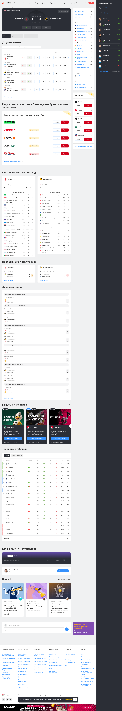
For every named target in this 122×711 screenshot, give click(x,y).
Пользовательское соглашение (86, 663)
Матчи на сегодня (54, 657)
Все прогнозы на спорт (39, 654)
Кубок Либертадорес (84, 31)
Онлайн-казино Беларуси (22, 654)
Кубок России (84, 40)
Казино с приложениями (22, 667)
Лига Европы (84, 28)
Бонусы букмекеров (8, 662)
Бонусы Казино (22, 674)
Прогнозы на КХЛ (39, 670)
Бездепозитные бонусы (7, 669)
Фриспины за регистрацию (22, 680)
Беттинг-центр (63, 3)
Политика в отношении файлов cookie (87, 672)
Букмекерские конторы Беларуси (8, 654)
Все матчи (83, 17)
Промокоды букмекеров (6, 677)
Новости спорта (70, 654)
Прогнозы (53, 3)
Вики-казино (22, 671)
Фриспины (21, 677)
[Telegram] (7, 699)
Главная (4, 7)
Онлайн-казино (28, 3)
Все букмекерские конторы (13, 161)
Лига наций (84, 64)
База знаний (73, 3)
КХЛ (84, 76)
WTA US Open (84, 87)
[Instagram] (3, 699)
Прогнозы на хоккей (40, 664)
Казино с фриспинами (24, 661)
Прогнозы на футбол (40, 658)
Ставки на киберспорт (53, 671)
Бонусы (37, 3)
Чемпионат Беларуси (55, 665)
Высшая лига (84, 34)
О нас (82, 654)
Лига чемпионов (84, 25)
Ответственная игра (87, 681)
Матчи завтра (83, 14)
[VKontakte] (10, 699)
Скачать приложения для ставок (8, 659)
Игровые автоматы (24, 687)
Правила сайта (85, 660)
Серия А (84, 48)
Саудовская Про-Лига (84, 58)
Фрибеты (5, 665)
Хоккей (77, 73)
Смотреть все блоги (64, 579)
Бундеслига (84, 51)
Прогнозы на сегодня (40, 661)
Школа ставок (69, 657)
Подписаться (63, 571)
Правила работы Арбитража (86, 684)
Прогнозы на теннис (40, 667)
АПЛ (50, 668)
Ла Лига (84, 45)
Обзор (57, 122)
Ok (75, 699)
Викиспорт (68, 660)
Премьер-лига (84, 37)
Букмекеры (17, 3)
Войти (91, 3)
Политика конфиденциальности (87, 667)
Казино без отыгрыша (24, 664)
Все (69, 404)
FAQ (66, 665)
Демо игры (45, 3)
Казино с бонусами (24, 658)
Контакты (84, 657)
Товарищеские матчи (84, 67)
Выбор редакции (70, 662)
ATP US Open (84, 84)
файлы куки (68, 699)
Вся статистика (103, 71)
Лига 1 (84, 54)
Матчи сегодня (83, 11)
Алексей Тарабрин (14, 570)
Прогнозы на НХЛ (39, 672)
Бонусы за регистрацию (6, 673)
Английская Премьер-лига (23, 7)
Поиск (85, 3)
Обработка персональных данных (87, 677)
